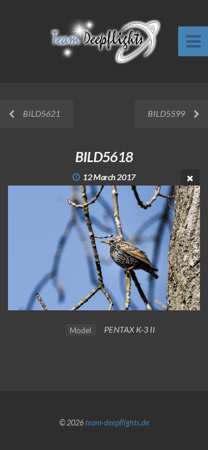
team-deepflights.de (117, 422)
